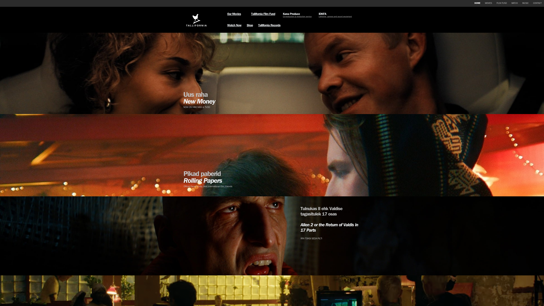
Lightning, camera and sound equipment (335, 17)
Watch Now (234, 25)
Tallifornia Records (269, 25)
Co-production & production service (297, 17)
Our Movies (234, 14)
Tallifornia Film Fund (263, 14)
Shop (250, 25)
